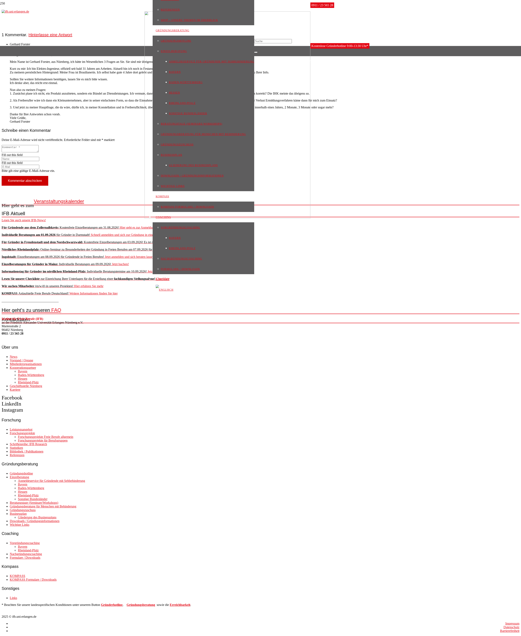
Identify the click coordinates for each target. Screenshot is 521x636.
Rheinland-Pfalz (28, 382)
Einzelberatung (19, 477)
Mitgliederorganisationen (26, 364)
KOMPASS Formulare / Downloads (33, 579)
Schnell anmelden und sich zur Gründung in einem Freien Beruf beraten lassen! (97, 235)
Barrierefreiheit (509, 631)
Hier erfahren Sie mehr (52, 286)
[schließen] (255, 52)
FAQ (31, 310)
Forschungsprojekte (22, 433)
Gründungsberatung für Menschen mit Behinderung (43, 506)
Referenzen (17, 455)
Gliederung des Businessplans (37, 517)
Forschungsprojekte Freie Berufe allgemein (45, 437)
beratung (148, 605)
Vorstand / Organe (21, 360)
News (13, 356)
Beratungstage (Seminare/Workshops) (34, 502)
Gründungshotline (21, 473)
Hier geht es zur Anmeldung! (79, 227)
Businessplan (18, 513)
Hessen (22, 378)
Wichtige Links (19, 524)
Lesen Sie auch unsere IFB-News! (24, 220)
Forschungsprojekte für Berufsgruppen (43, 440)
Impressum (512, 623)
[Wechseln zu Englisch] (164, 289)
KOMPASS (17, 576)
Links (13, 598)
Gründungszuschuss (23, 510)
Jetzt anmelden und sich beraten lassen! (78, 257)
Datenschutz (511, 627)
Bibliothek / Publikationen (26, 451)
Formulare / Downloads (25, 557)
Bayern (22, 371)
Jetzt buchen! (65, 264)
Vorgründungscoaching (25, 543)
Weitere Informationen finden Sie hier (60, 293)
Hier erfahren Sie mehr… (127, 249)
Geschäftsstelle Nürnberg (26, 386)
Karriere (15, 389)
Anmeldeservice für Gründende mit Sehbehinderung (51, 480)
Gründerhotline (112, 605)
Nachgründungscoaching (26, 554)
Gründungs (134, 605)
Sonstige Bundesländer (32, 499)
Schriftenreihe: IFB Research (28, 444)
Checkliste (86, 278)
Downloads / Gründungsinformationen (34, 521)
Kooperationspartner (23, 367)
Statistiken (16, 447)
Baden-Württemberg (31, 375)
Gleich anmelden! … (101, 242)
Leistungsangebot (21, 429)
